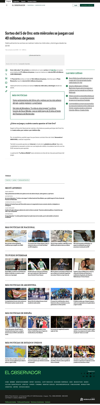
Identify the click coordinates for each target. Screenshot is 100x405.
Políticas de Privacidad (23, 402)
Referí (32, 382)
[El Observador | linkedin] (83, 376)
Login (75, 5)
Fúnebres (39, 384)
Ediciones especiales (62, 384)
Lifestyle (25, 384)
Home (7, 382)
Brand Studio (78, 382)
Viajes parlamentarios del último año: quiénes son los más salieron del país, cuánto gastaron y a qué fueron (29, 193)
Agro (71, 382)
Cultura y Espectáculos (13, 384)
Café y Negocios (47, 382)
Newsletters (85, 384)
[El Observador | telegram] (90, 376)
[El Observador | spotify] (87, 376)
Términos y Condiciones (37, 402)
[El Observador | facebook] (84, 373)
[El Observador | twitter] (81, 373)
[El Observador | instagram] (87, 373)
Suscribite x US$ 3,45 (87, 5)
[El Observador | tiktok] (94, 373)
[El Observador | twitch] (94, 376)
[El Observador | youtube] (90, 373)
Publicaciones (75, 384)
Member (12, 382)
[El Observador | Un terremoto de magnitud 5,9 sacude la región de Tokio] (61, 327)
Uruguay (8, 1)
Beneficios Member (22, 382)
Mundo (86, 382)
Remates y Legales (49, 384)
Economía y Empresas (61, 382)
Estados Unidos (32, 1)
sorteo (14, 180)
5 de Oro (53, 70)
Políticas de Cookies (10, 402)
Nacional (31, 5)
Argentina (16, 1)
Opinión (31, 384)
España (23, 1)
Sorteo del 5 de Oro (24, 180)
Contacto (47, 402)
